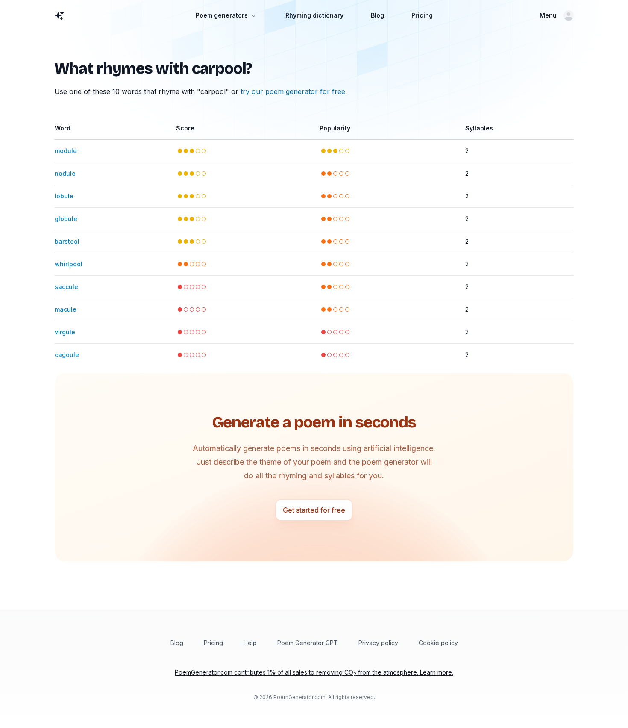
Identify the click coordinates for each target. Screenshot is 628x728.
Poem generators (222, 15)
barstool (67, 241)
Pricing (422, 15)
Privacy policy (378, 642)
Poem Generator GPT (307, 642)
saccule (66, 286)
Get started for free (314, 510)
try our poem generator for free (293, 91)
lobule (64, 196)
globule (66, 218)
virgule (65, 332)
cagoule (67, 354)
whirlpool (68, 264)
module (66, 150)
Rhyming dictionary (314, 15)
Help (250, 642)
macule (65, 309)
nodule (65, 173)
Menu (548, 15)
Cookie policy (438, 642)
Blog (377, 15)
